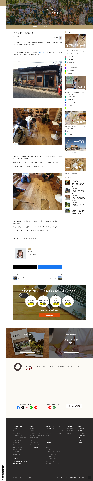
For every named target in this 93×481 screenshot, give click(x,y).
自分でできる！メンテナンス (54, 451)
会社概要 (80, 440)
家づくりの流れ (16, 444)
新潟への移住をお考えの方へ (53, 426)
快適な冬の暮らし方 (71, 59)
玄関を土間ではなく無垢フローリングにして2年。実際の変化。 (79, 199)
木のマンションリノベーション (20, 461)
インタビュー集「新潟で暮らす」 (54, 437)
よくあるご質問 (16, 454)
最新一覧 (32, 428)
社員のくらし (49, 435)
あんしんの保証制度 (17, 449)
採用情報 (80, 442)
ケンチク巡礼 (69, 134)
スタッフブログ (81, 428)
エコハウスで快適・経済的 (21, 437)
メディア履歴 (81, 433)
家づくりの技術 (16, 430)
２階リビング (33, 430)
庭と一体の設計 (18, 440)
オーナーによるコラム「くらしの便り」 (55, 430)
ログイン (69, 433)
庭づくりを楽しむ (70, 70)
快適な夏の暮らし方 (71, 62)
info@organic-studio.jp (76, 366)
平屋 (31, 440)
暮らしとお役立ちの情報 (72, 67)
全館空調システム (17, 463)
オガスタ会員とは (71, 428)
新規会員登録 (70, 430)
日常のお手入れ (70, 56)
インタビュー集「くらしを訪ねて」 (54, 433)
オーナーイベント (50, 465)
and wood (41, 52)
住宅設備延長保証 (52, 454)
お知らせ (80, 426)
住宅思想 (15, 428)
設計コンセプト (70, 131)
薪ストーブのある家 (34, 444)
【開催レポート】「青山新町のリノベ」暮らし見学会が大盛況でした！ (79, 212)
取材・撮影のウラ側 (71, 96)
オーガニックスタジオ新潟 (18, 26)
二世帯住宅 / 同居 (34, 437)
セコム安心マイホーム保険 (52, 463)
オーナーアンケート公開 (72, 102)
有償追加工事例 (70, 65)
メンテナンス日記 (50, 461)
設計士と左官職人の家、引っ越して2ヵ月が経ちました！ (79, 192)
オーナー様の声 (70, 99)
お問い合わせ (81, 437)
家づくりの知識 (16, 442)
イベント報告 (69, 105)
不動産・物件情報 (34, 447)
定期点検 (48, 447)
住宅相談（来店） (82, 435)
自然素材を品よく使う (20, 435)
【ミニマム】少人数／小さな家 (37, 435)
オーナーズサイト (50, 444)
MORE (28, 350)
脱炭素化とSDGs (17, 451)
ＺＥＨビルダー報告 (17, 447)
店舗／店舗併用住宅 (34, 442)
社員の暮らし (69, 73)
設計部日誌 (16, 38)
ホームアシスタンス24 (53, 456)
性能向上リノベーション (18, 458)
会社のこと (69, 108)
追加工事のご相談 (52, 458)
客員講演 (80, 430)
